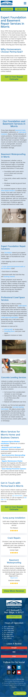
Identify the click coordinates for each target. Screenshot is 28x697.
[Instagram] (9, 672)
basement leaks (20, 130)
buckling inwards (9, 276)
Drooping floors (9, 331)
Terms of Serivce (19, 685)
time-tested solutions (8, 190)
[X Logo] (14, 667)
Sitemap (14, 687)
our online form (17, 496)
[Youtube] (19, 672)
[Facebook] (9, 667)
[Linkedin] (19, 667)
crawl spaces (22, 306)
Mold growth (8, 329)
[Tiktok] (14, 672)
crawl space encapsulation (10, 317)
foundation (8, 252)
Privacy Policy (8, 685)
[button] (14, 578)
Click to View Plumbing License (14, 681)
